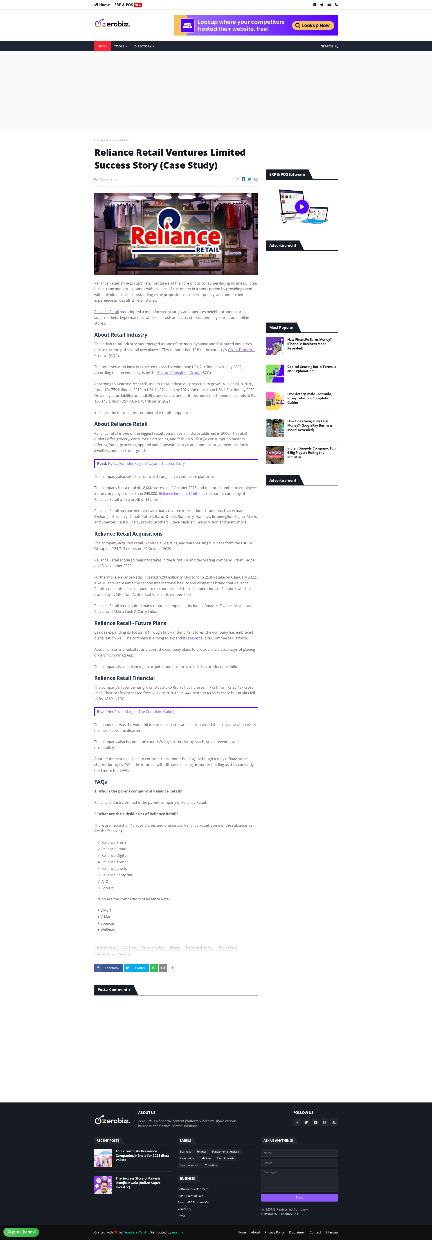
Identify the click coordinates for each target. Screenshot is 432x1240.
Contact (315, 1232)
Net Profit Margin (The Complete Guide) (140, 711)
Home (98, 140)
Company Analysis (153, 947)
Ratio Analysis (225, 1158)
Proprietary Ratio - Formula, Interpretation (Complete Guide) (309, 398)
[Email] (256, 179)
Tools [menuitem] (119, 46)
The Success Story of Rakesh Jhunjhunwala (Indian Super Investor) (138, 1182)
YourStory (184, 1209)
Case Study (129, 947)
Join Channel (23, 1232)
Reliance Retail (106, 311)
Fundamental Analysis (199, 947)
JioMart (194, 638)
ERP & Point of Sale (190, 1196)
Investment (187, 1158)
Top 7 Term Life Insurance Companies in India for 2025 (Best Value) (142, 1155)
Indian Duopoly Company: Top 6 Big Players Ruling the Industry (311, 452)
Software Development (193, 1189)
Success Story (105, 954)
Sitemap (332, 1232)
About (255, 1232)
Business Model (118, 140)
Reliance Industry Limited (180, 493)
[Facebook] (243, 179)
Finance (175, 947)
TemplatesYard (134, 1232)
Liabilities (205, 1158)
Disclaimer (297, 1232)
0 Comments (107, 179)
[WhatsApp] (154, 968)
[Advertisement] (216, 90)
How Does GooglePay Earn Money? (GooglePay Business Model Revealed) (310, 425)
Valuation (125, 954)
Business (185, 1151)
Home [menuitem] (102, 46)
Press (181, 1216)
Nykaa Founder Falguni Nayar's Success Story (146, 463)
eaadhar (178, 1232)
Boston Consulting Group (178, 372)
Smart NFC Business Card (195, 1202)
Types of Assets (190, 1165)
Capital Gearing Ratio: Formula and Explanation (311, 369)
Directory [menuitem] (142, 46)
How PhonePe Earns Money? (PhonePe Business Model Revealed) (309, 343)
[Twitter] (250, 179)
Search (327, 46)
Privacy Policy (275, 1232)
